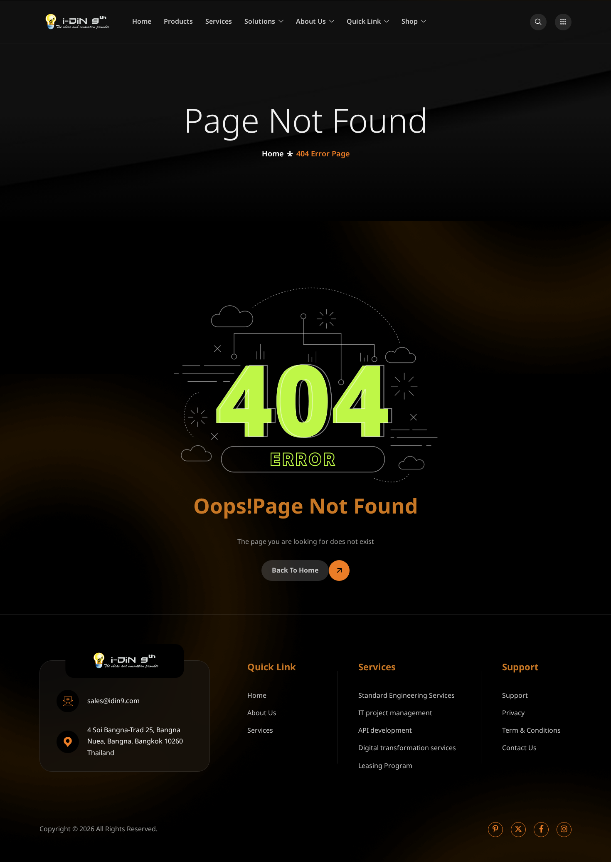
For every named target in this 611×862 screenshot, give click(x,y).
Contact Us (519, 748)
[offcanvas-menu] (563, 22)
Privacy (513, 713)
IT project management (395, 713)
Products (178, 22)
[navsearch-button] (538, 22)
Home (141, 22)
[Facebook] (541, 829)
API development (385, 731)
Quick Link (364, 22)
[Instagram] (564, 829)
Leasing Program (385, 766)
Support (515, 696)
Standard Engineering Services (406, 696)
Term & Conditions (531, 731)
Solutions (259, 22)
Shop (410, 22)
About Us (311, 22)
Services (218, 22)
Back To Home (295, 570)
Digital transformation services (407, 748)
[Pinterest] (495, 829)
